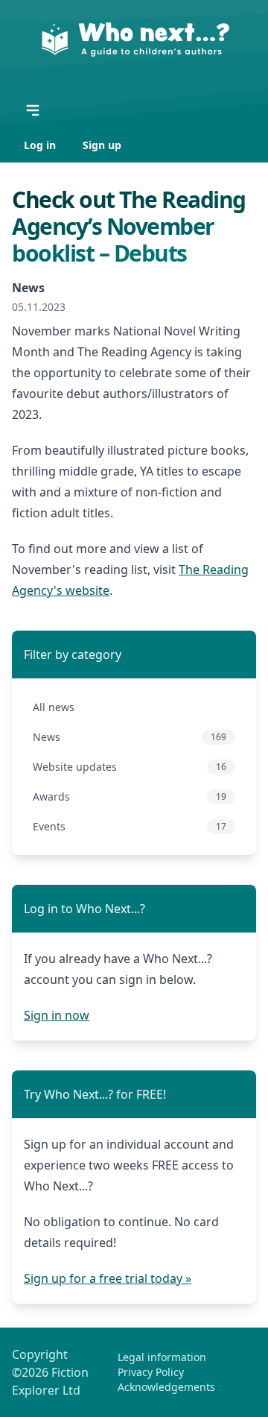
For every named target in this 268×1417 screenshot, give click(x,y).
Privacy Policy (151, 1372)
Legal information (162, 1357)
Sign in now (56, 1015)
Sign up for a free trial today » (107, 1278)
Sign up (102, 145)
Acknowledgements (166, 1387)
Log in (41, 145)
